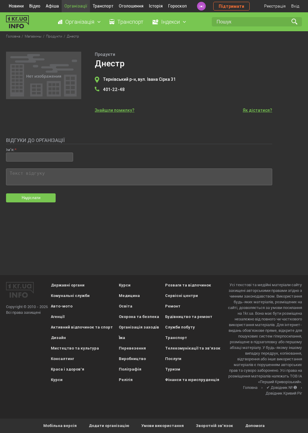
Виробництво (132, 358)
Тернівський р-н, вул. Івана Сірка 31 (139, 79)
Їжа (122, 337)
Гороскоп (177, 6)
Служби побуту (180, 327)
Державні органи (68, 285)
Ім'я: (10, 149)
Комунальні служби (70, 295)
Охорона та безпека (139, 316)
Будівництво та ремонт (188, 316)
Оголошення (131, 6)
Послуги (173, 358)
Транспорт (103, 6)
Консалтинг (62, 358)
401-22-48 (114, 89)
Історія (156, 6)
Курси (57, 379)
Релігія (126, 379)
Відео (34, 6)
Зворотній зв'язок (214, 425)
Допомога (255, 425)
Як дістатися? (257, 110)
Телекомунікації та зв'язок (192, 348)
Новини (16, 6)
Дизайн (58, 337)
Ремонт (172, 306)
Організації (75, 6)
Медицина (129, 295)
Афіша (52, 6)
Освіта (125, 306)
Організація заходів (139, 327)
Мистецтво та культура (75, 348)
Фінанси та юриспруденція (192, 379)
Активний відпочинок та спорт (82, 327)
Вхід (295, 6)
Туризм (172, 369)
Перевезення (132, 348)
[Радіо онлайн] (201, 6)
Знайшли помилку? (114, 110)
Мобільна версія (60, 425)
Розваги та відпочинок (188, 285)
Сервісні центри (181, 295)
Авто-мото (61, 306)
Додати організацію (109, 425)
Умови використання (162, 425)
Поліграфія (130, 369)
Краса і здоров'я (67, 369)
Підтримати (231, 6)
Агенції (57, 316)
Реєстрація (275, 6)
